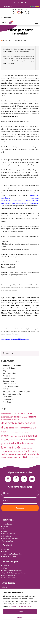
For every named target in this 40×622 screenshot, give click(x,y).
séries (3, 458)
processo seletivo (21, 454)
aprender (14, 414)
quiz (37, 454)
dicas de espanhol (17, 428)
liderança (5, 451)
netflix (3, 454)
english (5, 435)
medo (11, 451)
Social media (7, 397)
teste (11, 458)
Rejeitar (20, 617)
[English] (34, 6)
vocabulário (21, 457)
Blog (4, 371)
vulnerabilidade (34, 458)
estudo (5, 439)
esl (23, 435)
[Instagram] (14, 2)
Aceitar (20, 612)
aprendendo (6, 414)
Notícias (6, 389)
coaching (32, 417)
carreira (18, 416)
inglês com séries (26, 448)
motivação (25, 451)
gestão (32, 440)
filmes (18, 440)
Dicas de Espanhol (10, 378)
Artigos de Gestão (9, 368)
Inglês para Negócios (11, 386)
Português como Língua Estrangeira (16, 391)
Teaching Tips (8, 399)
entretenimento (16, 436)
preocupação (10, 454)
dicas (5, 427)
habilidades (29, 443)
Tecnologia (7, 402)
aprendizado (25, 413)
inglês (16, 447)
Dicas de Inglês (8, 381)
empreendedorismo (15, 432)
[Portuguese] (31, 6)
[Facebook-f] (18, 2)
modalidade (17, 451)
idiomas (6, 447)
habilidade (18, 443)
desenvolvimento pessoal (18, 423)
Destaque (6, 376)
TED (8, 458)
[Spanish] (37, 6)
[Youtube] (25, 2)
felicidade (12, 440)
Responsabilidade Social (12, 394)
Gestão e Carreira (9, 384)
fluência (24, 439)
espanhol (31, 435)
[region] (20, 605)
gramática (7, 443)
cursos (3, 420)
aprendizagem (7, 417)
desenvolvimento (12, 420)
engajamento (27, 432)
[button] (36, 22)
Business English (9, 373)
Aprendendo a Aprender (12, 365)
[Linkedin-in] (21, 2)
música (33, 451)
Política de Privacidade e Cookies (20, 606)
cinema (24, 417)
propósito (31, 454)
